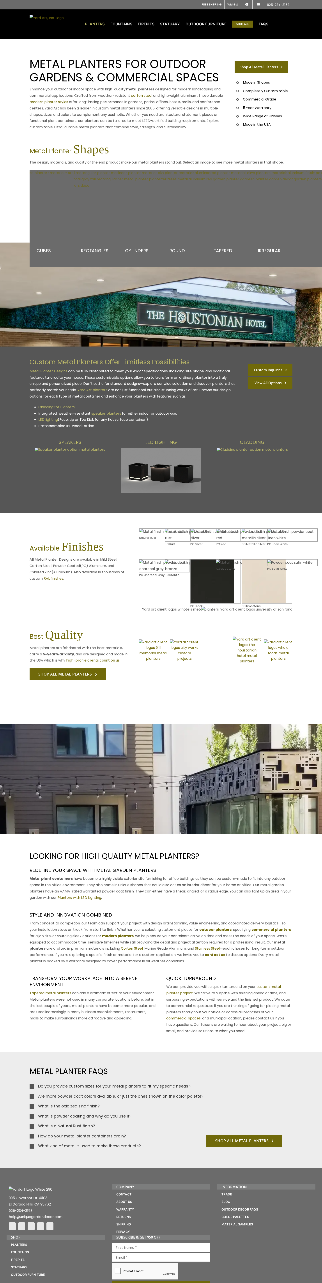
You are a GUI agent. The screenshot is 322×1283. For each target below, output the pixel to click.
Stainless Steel (207, 948)
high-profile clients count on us (93, 660)
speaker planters (106, 413)
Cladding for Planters (56, 407)
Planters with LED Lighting (79, 897)
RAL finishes (53, 578)
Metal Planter (69, 151)
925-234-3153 (20, 1210)
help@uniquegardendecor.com (35, 1217)
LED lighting (48, 419)
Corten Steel (132, 948)
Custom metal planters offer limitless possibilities (110, 362)
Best (56, 636)
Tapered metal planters (50, 993)
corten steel (141, 95)
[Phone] (49, 1226)
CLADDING (252, 442)
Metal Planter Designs (48, 371)
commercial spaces (183, 1018)
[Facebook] (12, 1226)
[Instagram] (21, 1226)
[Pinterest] (31, 1226)
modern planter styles (49, 101)
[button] (285, 24)
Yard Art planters (92, 389)
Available (67, 548)
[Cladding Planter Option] (252, 449)
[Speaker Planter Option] (70, 449)
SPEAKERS (70, 442)
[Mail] (40, 1226)
